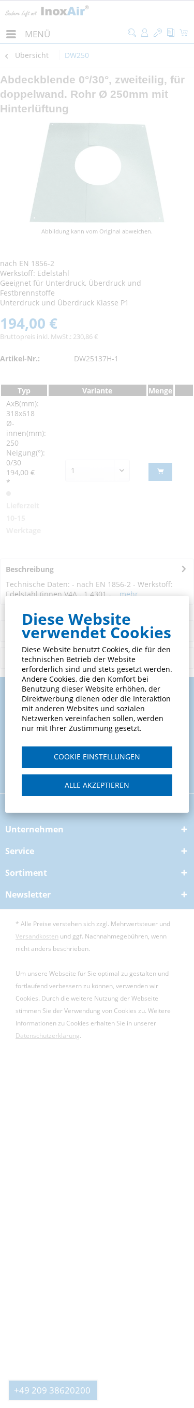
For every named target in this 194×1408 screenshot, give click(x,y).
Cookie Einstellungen (97, 756)
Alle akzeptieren (97, 785)
